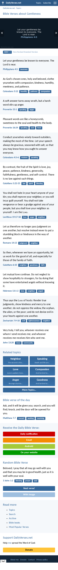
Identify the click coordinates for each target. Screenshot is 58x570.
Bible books (14, 523)
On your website (29, 452)
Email (29, 440)
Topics (38, 3)
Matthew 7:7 (9, 418)
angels (40, 291)
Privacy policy (42, 560)
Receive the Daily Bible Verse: (21, 427)
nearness (24, 69)
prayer (28, 481)
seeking (31, 418)
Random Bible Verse (15, 462)
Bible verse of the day (16, 400)
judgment (23, 243)
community (28, 343)
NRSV (6, 52)
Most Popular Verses (19, 527)
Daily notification (29, 434)
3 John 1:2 (8, 481)
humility (24, 92)
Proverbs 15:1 (10, 109)
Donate (29, 550)
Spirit (31, 184)
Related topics (12, 352)
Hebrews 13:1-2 (10, 291)
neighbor (41, 217)
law (24, 184)
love (25, 217)
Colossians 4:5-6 (11, 157)
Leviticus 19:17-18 (12, 217)
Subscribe (47, 3)
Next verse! (29, 488)
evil (23, 321)
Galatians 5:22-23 (11, 183)
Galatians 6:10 (10, 265)
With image (29, 495)
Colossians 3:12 (10, 91)
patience (33, 92)
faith (43, 265)
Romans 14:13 (10, 243)
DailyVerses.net (9, 8)
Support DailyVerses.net (18, 537)
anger (32, 110)
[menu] (55, 4)
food (39, 128)
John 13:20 (8, 343)
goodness (34, 265)
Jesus (18, 343)
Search (12, 514)
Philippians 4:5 (10, 69)
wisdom (24, 158)
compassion (45, 92)
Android (29, 446)
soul (32, 128)
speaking (22, 110)
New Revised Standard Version (25, 52)
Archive (12, 518)
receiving (40, 418)
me (9, 543)
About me (14, 560)
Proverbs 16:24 (10, 128)
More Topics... (29, 390)
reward (21, 418)
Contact (31, 560)
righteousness (34, 321)
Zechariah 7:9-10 (11, 321)
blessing (39, 184)
